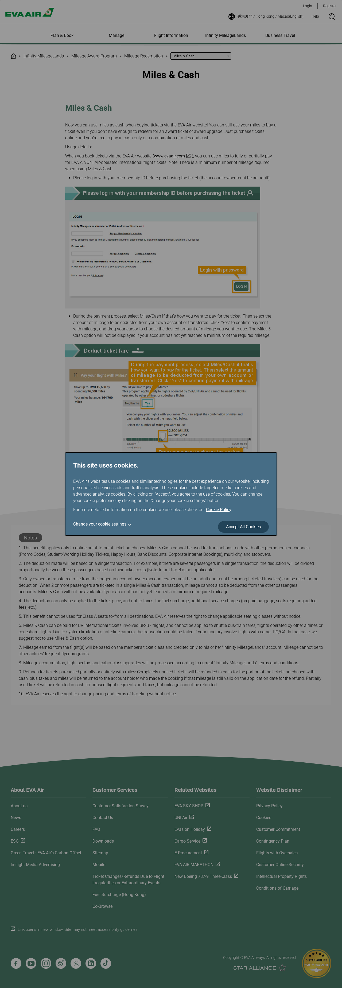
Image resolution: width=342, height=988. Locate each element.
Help (315, 16)
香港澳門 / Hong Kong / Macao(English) (271, 16)
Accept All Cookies (243, 526)
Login (307, 6)
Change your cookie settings (99, 524)
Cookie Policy (218, 509)
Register (330, 6)
